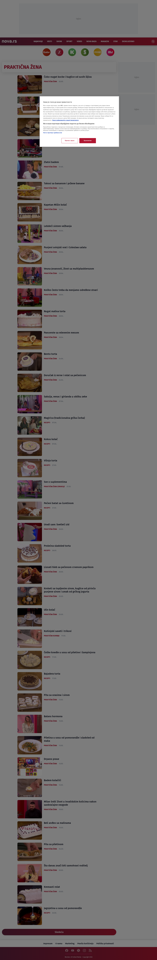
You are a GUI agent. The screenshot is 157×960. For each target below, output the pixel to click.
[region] (79, 121)
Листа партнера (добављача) (52, 133)
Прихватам (87, 140)
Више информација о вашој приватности (65, 120)
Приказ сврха (69, 140)
